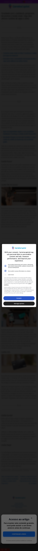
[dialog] (19, 275)
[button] (19, 275)
